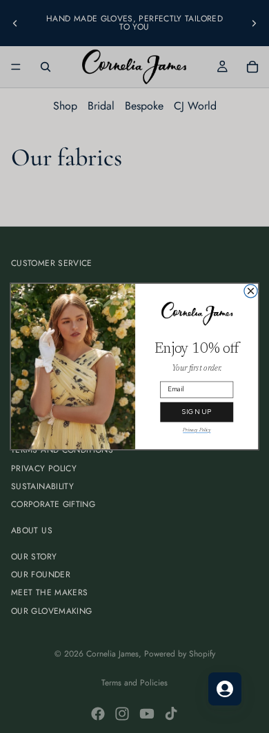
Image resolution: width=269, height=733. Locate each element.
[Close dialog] (250, 291)
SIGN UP (197, 412)
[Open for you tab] (224, 688)
